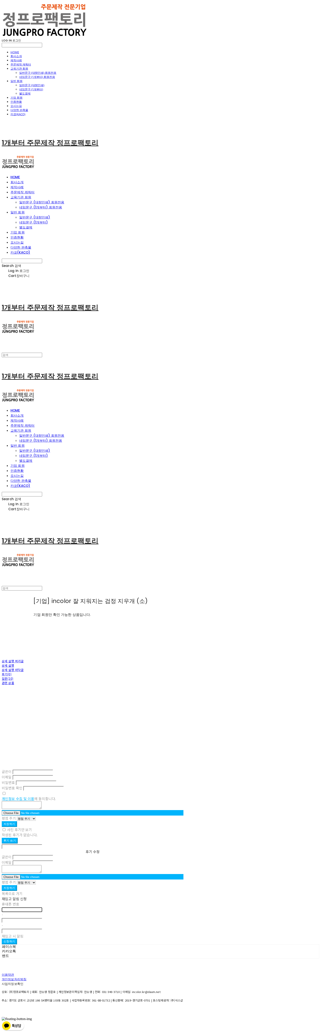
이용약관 (8, 974)
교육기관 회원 (19, 68)
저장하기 (9, 824)
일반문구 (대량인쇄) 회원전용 (37, 73)
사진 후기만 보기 (19, 829)
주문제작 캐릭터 (20, 64)
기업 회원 (16, 98)
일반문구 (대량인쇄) (31, 85)
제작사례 (16, 60)
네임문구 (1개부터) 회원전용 (37, 77)
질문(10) (7, 678)
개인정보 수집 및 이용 (18, 798)
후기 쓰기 (9, 840)
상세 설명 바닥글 (13, 670)
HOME (14, 52)
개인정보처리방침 (14, 979)
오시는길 (16, 106)
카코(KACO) (17, 114)
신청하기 (9, 941)
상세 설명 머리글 (13, 661)
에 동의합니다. (29, 798)
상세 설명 (8, 665)
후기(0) (7, 674)
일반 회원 (16, 81)
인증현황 (16, 102)
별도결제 (25, 93)
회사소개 (16, 56)
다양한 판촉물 (19, 110)
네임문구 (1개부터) (31, 89)
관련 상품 (8, 683)
